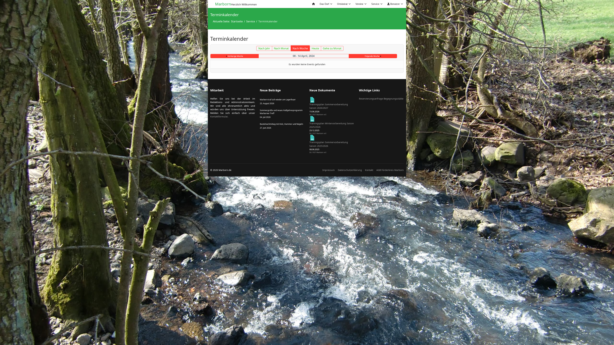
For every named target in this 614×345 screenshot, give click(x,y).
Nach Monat (281, 48)
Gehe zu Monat (332, 48)
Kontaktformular (219, 116)
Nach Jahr (264, 48)
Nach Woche (300, 48)
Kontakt (369, 170)
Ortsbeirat (342, 4)
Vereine (359, 4)
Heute (315, 48)
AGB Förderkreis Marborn (390, 170)
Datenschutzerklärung (350, 170)
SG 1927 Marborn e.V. (318, 114)
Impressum (328, 170)
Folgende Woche (372, 56)
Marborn (223, 4)
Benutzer (395, 4)
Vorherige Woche (235, 56)
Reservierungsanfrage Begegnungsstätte (381, 98)
